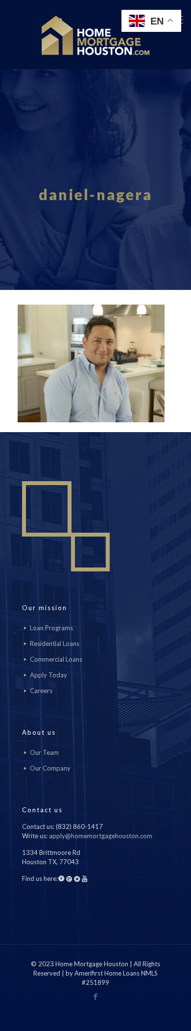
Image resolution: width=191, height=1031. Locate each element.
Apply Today (48, 675)
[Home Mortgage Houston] (95, 34)
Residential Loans (54, 643)
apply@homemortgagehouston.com (100, 836)
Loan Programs (51, 628)
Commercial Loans (56, 659)
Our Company (50, 768)
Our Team (44, 752)
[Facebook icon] (95, 996)
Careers (41, 691)
